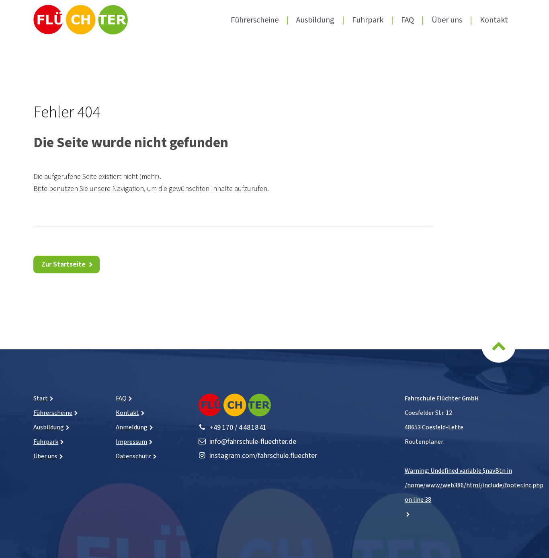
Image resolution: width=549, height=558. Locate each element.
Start (40, 398)
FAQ (407, 20)
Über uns (447, 20)
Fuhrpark (367, 20)
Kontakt (494, 20)
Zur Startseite (63, 264)
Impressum (131, 441)
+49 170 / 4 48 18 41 (237, 428)
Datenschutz (133, 456)
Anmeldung (131, 427)
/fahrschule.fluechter (263, 456)
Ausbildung (315, 20)
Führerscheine (255, 20)
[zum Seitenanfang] (498, 349)
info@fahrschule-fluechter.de (252, 442)
